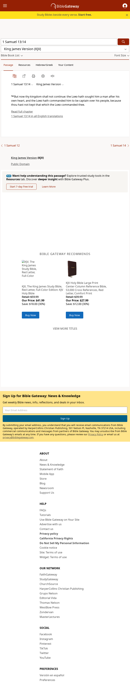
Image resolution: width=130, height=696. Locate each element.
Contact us (46, 529)
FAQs (43, 510)
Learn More (49, 186)
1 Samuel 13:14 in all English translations (37, 116)
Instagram (46, 639)
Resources (24, 64)
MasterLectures (50, 617)
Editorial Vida (48, 598)
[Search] (123, 41)
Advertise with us (51, 524)
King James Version (24, 158)
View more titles (65, 328)
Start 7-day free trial (21, 186)
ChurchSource (49, 584)
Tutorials (45, 515)
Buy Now (30, 315)
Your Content (65, 64)
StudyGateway (49, 579)
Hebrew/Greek (44, 64)
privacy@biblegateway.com (18, 437)
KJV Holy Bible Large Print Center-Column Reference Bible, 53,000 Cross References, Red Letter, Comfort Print (86, 288)
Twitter (44, 653)
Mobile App (47, 474)
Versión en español (52, 675)
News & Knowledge (52, 464)
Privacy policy (49, 534)
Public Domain (20, 164)
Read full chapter (22, 111)
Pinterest (45, 644)
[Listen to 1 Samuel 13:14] (52, 76)
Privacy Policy (95, 434)
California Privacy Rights (56, 538)
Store (43, 478)
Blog (42, 483)
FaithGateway (48, 574)
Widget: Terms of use (53, 557)
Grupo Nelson (49, 593)
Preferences (47, 680)
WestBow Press (49, 607)
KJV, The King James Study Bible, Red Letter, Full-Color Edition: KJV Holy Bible (42, 290)
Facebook (46, 634)
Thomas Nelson (50, 603)
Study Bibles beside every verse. (64, 15)
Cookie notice (48, 548)
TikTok (44, 648)
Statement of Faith (51, 469)
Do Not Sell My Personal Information (64, 543)
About (43, 460)
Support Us (47, 492)
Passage (8, 64)
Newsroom (47, 488)
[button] (125, 5)
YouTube (45, 658)
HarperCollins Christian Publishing (62, 589)
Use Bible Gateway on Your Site (59, 519)
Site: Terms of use (51, 552)
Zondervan (46, 612)
